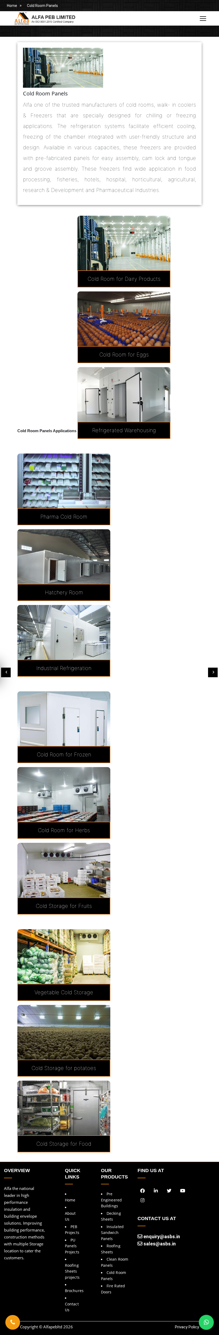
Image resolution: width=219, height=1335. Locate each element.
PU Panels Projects (72, 1245)
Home (12, 5)
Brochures (74, 1290)
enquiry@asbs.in (161, 1236)
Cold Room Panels (42, 5)
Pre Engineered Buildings (111, 1199)
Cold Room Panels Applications (46, 430)
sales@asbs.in (159, 1243)
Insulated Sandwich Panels (112, 1232)
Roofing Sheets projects (72, 1271)
